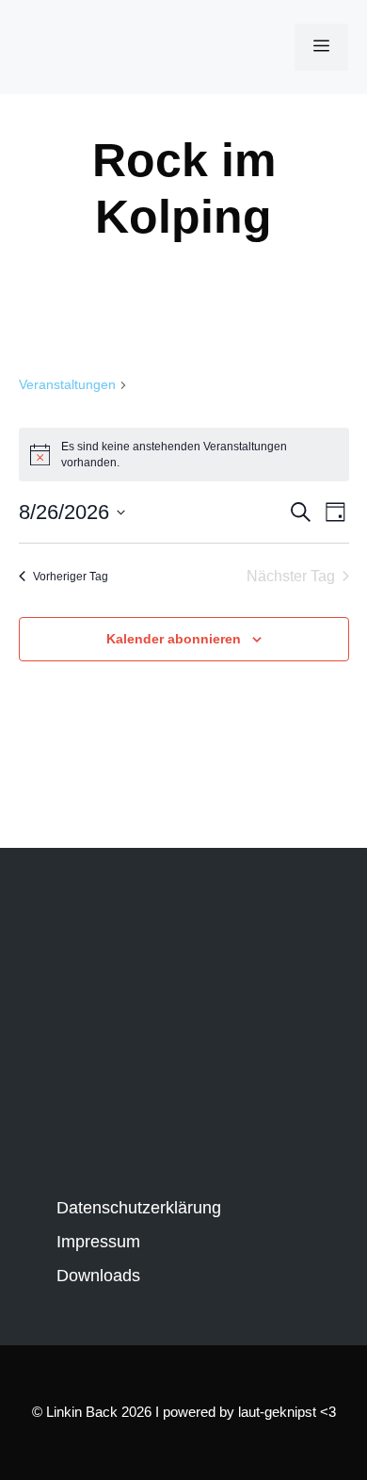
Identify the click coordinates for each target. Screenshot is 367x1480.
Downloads (98, 1275)
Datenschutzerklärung (138, 1207)
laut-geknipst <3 (287, 1412)
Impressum (98, 1241)
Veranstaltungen (67, 384)
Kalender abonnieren (173, 638)
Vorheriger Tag (70, 576)
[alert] (184, 454)
